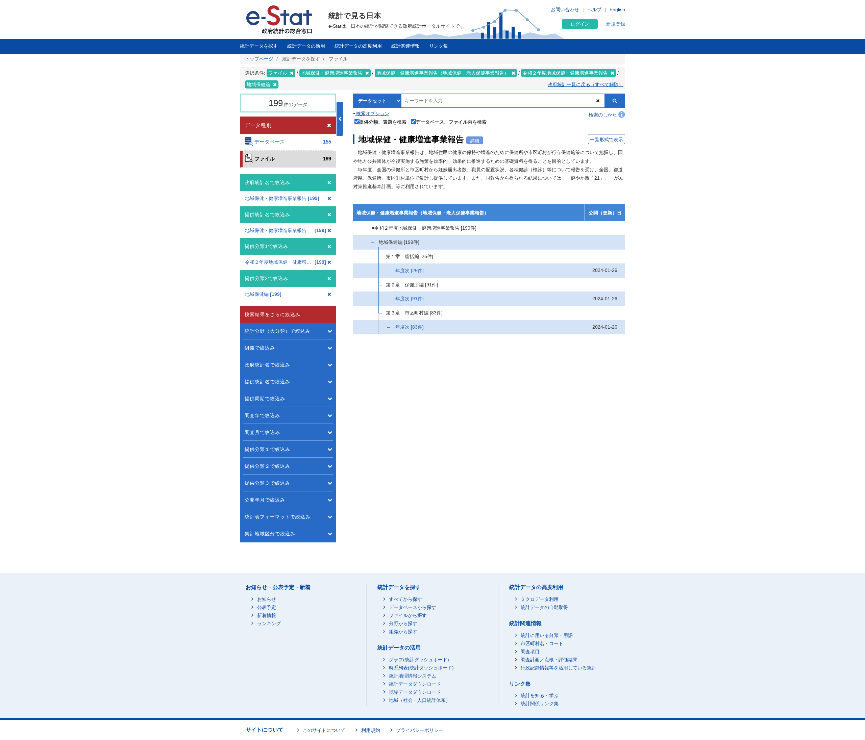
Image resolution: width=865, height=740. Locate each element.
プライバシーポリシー (419, 730)
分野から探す (403, 623)
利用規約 (370, 730)
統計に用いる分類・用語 (547, 635)
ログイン (579, 24)
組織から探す (403, 631)
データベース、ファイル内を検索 (451, 121)
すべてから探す (405, 599)
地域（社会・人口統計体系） (419, 700)
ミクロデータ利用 (540, 599)
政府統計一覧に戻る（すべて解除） (585, 84)
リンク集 (438, 46)
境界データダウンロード (415, 692)
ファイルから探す (408, 615)
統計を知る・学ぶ (540, 695)
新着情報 (266, 615)
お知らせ (266, 599)
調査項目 (530, 651)
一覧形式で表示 (606, 139)
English (617, 9)
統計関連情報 (405, 46)
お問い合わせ (565, 9)
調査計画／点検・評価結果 (549, 659)
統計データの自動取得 (544, 607)
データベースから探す (412, 607)
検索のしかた (603, 115)
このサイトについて (324, 730)
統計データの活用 (306, 46)
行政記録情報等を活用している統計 (558, 667)
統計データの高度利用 (358, 46)
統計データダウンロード (415, 684)
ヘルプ (594, 9)
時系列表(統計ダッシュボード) (421, 667)
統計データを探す (259, 46)
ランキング (269, 623)
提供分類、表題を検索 (382, 121)
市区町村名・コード (542, 643)
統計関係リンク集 (540, 703)
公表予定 (266, 607)
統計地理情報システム (412, 675)
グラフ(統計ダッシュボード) (419, 659)
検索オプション (372, 113)
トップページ (259, 58)
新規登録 (615, 24)
